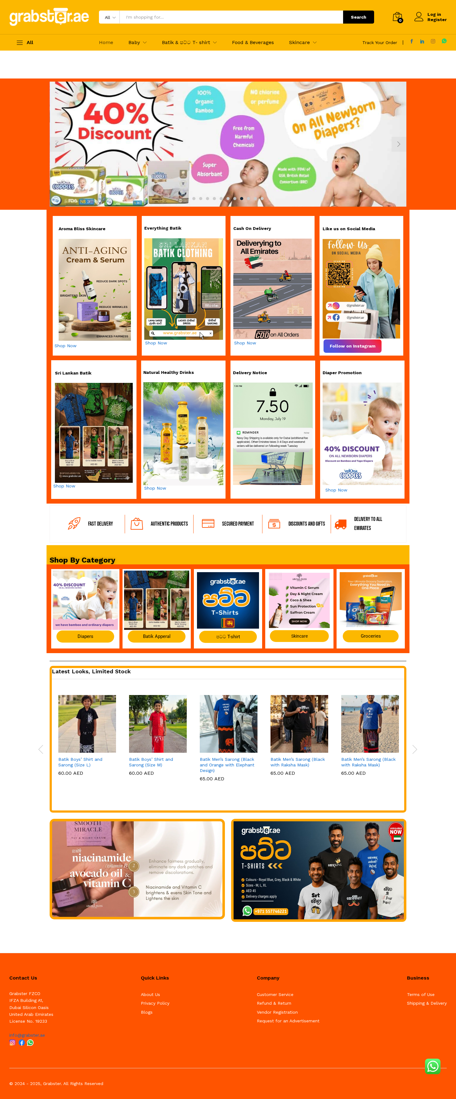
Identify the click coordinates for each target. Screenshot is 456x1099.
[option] (228, 144)
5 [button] (221, 198)
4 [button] (214, 198)
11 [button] (262, 198)
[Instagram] (433, 41)
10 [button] (255, 198)
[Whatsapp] (444, 41)
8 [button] (241, 198)
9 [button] (248, 198)
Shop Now (66, 345)
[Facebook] (411, 41)
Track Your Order (379, 42)
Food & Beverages (253, 42)
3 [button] (207, 198)
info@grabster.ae (27, 1035)
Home (106, 42)
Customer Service (275, 994)
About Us (150, 994)
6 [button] (228, 198)
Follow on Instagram (352, 345)
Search (358, 17)
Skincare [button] (299, 42)
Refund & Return (274, 1003)
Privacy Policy (155, 1003)
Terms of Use (421, 994)
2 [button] (200, 198)
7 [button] (234, 198)
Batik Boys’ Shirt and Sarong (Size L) (80, 762)
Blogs (147, 1012)
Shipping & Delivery (427, 1003)
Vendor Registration (277, 1012)
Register (437, 19)
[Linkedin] (422, 41)
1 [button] (193, 198)
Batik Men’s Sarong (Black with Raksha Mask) (297, 762)
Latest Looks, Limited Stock (91, 671)
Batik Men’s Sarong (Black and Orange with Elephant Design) (227, 765)
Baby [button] (134, 42)
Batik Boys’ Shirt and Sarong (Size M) (151, 762)
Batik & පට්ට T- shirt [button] (186, 42)
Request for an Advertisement (288, 1020)
